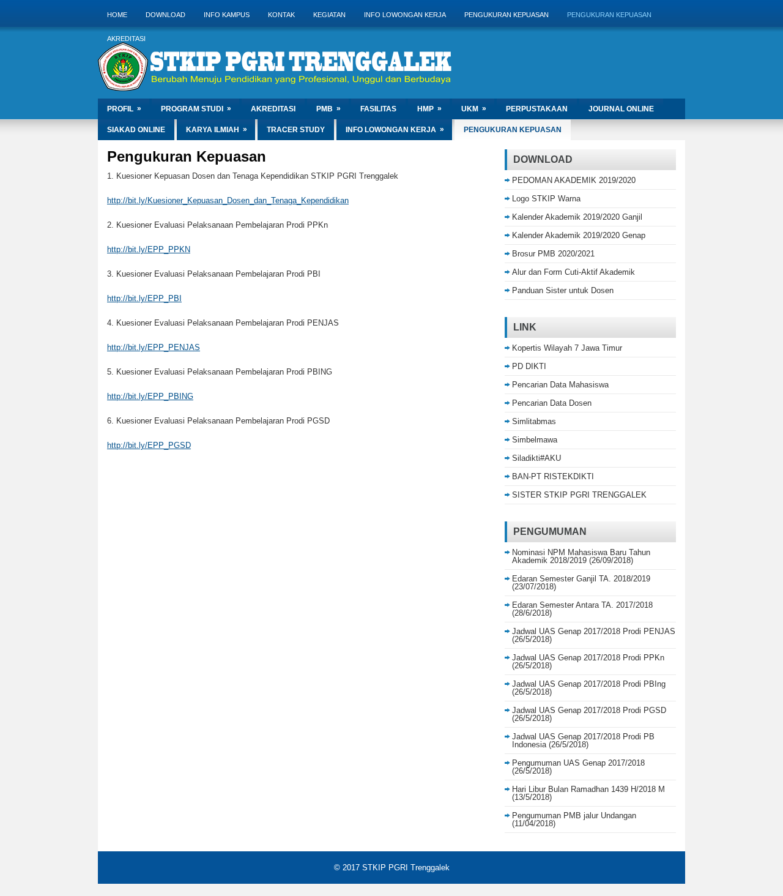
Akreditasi (126, 38)
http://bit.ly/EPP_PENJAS (153, 347)
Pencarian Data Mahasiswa (560, 384)
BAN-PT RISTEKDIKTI (553, 476)
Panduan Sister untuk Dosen (563, 290)
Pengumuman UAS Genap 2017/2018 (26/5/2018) (578, 766)
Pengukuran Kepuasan (506, 14)
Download (165, 14)
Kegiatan (329, 14)
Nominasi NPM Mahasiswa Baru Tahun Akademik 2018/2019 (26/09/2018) (581, 556)
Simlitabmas (534, 421)
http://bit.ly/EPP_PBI (144, 298)
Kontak (281, 14)
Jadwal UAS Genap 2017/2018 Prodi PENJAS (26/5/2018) (593, 635)
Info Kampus (227, 14)
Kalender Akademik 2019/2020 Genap (578, 235)
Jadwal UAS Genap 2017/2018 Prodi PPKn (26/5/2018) (588, 661)
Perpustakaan (537, 109)
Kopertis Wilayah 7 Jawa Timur (567, 348)
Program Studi (196, 108)
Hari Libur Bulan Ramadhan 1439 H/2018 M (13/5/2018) (588, 793)
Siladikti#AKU (536, 458)
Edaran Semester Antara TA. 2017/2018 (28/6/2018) (582, 609)
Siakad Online (136, 129)
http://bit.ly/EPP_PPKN (148, 249)
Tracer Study (296, 129)
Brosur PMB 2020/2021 (553, 253)
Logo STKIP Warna (546, 198)
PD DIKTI (529, 366)
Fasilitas (378, 109)
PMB (328, 108)
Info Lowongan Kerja (405, 14)
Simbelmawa (534, 439)
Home (117, 14)
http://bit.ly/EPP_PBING (150, 396)
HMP (429, 108)
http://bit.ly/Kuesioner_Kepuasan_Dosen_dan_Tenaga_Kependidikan (228, 200)
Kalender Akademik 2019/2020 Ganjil (577, 217)
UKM (473, 108)
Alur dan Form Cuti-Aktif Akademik (573, 272)
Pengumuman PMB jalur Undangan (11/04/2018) (574, 819)
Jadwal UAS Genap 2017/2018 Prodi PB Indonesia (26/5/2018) (583, 740)
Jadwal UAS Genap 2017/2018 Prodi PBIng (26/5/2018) (589, 687)
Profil (124, 108)
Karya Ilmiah (216, 129)
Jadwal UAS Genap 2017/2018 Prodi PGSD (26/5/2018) (589, 714)
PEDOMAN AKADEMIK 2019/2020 (574, 180)
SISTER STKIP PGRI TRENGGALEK (579, 494)
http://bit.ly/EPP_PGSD (149, 445)
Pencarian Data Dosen (552, 403)
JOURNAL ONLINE (621, 109)
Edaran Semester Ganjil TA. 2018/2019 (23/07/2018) (581, 582)
